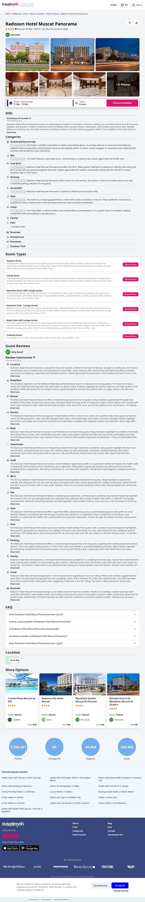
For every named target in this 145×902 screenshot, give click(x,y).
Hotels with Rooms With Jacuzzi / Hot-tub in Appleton (22, 810)
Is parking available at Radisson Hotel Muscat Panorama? (38, 636)
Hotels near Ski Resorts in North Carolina (69, 803)
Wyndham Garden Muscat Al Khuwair (86, 700)
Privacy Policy (46, 899)
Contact (111, 831)
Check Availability (122, 103)
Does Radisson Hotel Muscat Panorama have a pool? (36, 614)
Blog (110, 823)
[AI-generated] (24, 145)
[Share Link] (136, 23)
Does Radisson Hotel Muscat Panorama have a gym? (36, 643)
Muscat (20, 29)
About (75, 823)
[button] (88, 103)
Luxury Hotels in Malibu (61, 791)
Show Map (14, 660)
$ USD (113, 5)
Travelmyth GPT (115, 834)
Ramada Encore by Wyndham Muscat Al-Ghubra (121, 701)
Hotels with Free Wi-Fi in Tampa (113, 786)
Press (75, 827)
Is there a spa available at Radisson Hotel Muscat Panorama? (40, 621)
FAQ (110, 827)
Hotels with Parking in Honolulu (17, 786)
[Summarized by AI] (21, 120)
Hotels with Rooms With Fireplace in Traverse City (119, 779)
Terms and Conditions (61, 899)
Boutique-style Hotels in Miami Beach (116, 791)
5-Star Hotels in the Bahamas (112, 803)
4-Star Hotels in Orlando (13, 803)
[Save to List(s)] (130, 23)
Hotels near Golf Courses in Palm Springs (21, 777)
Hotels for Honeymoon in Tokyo (64, 786)
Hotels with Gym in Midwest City (65, 797)
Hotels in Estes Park (107, 797)
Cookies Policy (34, 899)
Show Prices (131, 264)
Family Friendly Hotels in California (18, 791)
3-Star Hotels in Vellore (12, 797)
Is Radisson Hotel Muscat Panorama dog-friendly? (34, 629)
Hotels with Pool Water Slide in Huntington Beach (70, 779)
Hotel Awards (79, 834)
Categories (77, 831)
